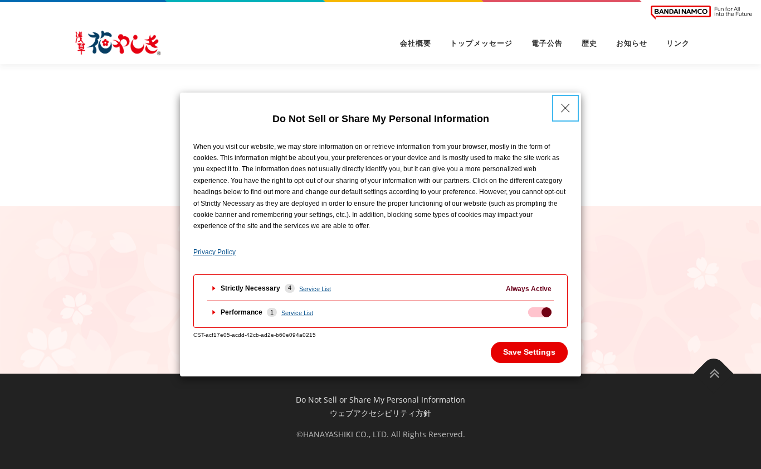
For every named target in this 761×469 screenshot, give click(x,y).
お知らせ (631, 43)
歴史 (589, 43)
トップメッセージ (481, 43)
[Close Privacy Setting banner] (565, 108)
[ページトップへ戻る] (714, 373)
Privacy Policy (214, 252)
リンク (678, 43)
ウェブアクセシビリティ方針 (380, 413)
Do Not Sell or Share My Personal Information (380, 399)
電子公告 (547, 43)
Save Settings (529, 351)
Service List (315, 289)
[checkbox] (540, 312)
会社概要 (415, 43)
